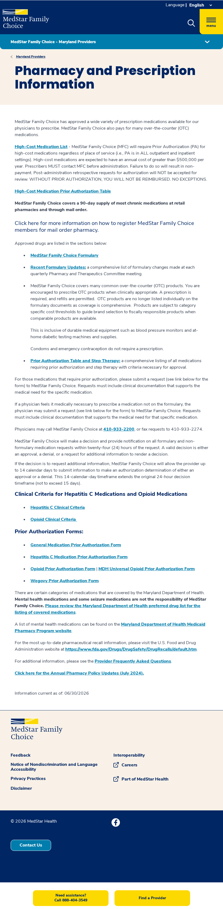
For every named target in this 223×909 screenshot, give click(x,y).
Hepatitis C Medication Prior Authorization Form (79, 557)
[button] (191, 23)
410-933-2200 (118, 429)
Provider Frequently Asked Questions (133, 661)
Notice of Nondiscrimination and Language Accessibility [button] (54, 766)
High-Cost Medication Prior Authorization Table (63, 191)
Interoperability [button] (129, 755)
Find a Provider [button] (152, 898)
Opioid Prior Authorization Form (62, 569)
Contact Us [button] (31, 845)
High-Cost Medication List (41, 147)
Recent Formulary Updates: (58, 267)
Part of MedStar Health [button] (145, 779)
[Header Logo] (26, 16)
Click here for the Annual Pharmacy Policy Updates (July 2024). (79, 673)
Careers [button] (129, 765)
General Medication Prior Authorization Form (75, 545)
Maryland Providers (30, 56)
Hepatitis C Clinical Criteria (57, 507)
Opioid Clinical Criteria (53, 519)
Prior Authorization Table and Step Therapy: (75, 361)
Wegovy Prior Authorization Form (64, 581)
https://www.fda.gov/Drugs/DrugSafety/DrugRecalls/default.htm (131, 649)
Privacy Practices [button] (28, 779)
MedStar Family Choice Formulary (64, 255)
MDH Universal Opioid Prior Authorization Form (146, 569)
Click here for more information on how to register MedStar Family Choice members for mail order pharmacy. (104, 226)
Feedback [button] (20, 755)
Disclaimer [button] (21, 788)
